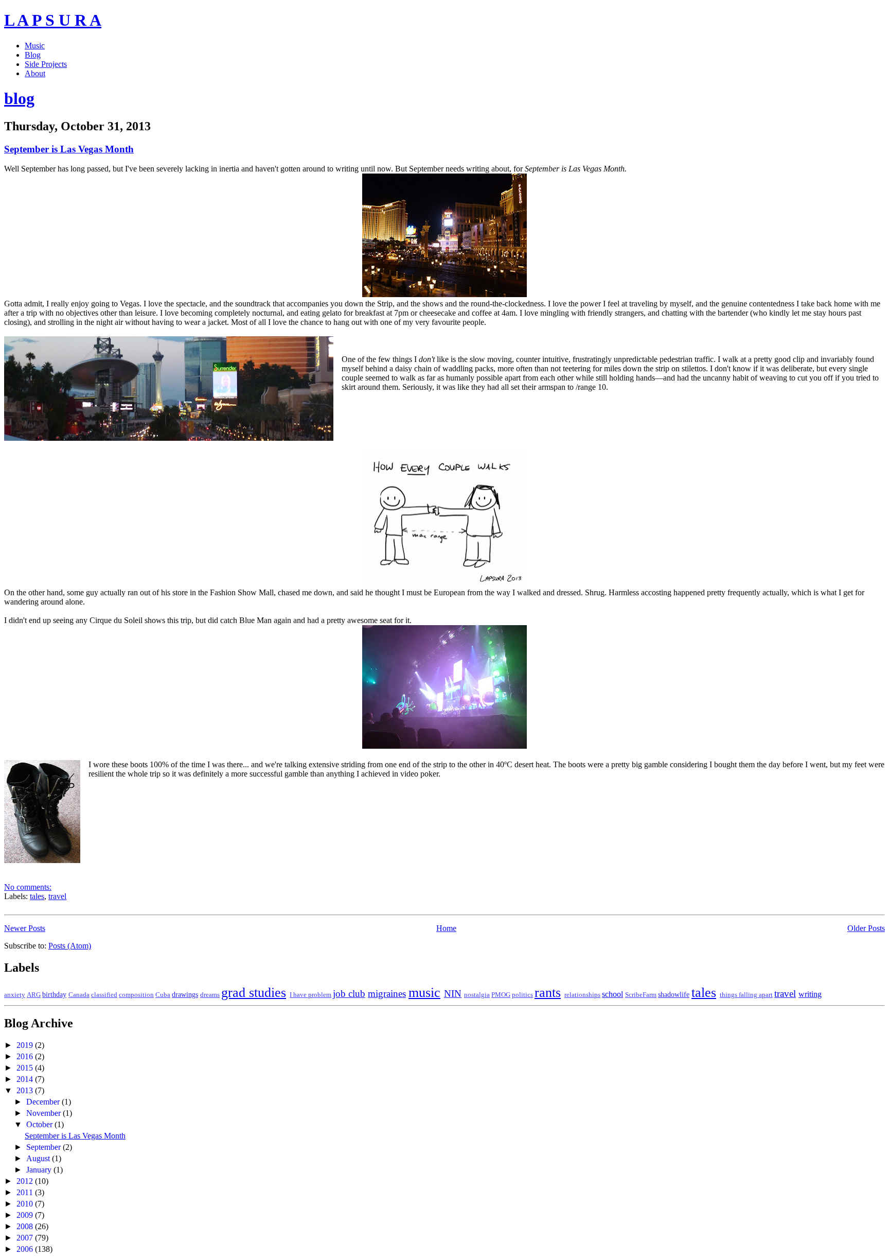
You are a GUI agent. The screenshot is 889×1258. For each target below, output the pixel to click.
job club (349, 993)
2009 (25, 1215)
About (35, 73)
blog (19, 98)
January (40, 1169)
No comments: (27, 887)
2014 (25, 1079)
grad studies (253, 992)
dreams (210, 994)
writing (810, 994)
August (39, 1158)
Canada (79, 994)
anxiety (14, 994)
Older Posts (866, 928)
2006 (25, 1249)
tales (37, 896)
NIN (452, 993)
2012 (25, 1181)
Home (446, 928)
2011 (25, 1192)
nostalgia (477, 994)
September (44, 1147)
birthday (54, 994)
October (40, 1124)
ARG (34, 994)
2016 (25, 1056)
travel (57, 896)
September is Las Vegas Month (69, 149)
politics (522, 994)
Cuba (162, 994)
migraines (387, 993)
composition (136, 994)
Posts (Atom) (69, 945)
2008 (25, 1226)
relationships (582, 994)
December (44, 1101)
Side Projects (46, 64)
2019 (25, 1045)
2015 (25, 1067)
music (424, 992)
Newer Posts (24, 928)
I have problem (310, 994)
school (612, 994)
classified (104, 994)
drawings (185, 994)
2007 (25, 1237)
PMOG (500, 994)
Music (35, 45)
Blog (33, 54)
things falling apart (746, 994)
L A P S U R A (52, 20)
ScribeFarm (640, 994)
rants (548, 992)
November (44, 1113)
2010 (25, 1203)
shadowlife (673, 994)
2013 (25, 1090)
